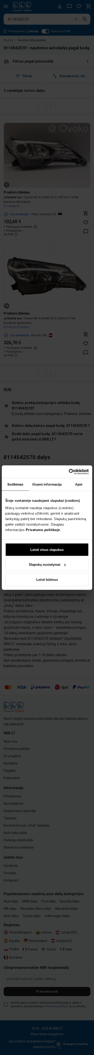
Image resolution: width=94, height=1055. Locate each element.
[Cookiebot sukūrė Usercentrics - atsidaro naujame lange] (69, 472)
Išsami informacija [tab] (47, 484)
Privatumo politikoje (43, 529)
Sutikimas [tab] (15, 484)
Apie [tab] (78, 484)
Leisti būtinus (47, 579)
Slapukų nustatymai (44, 564)
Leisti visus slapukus (47, 549)
